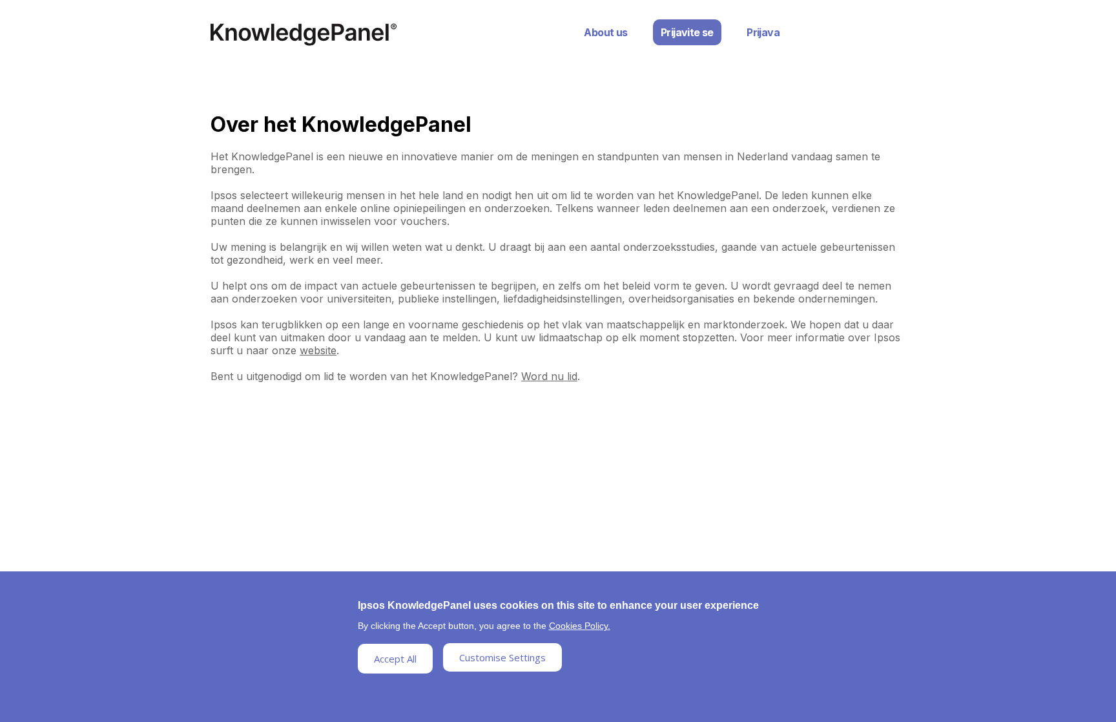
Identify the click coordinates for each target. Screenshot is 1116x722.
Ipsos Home (304, 34)
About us (605, 32)
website (318, 350)
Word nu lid (549, 376)
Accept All (395, 658)
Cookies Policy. (579, 626)
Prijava (763, 32)
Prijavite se (687, 32)
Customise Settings (502, 657)
